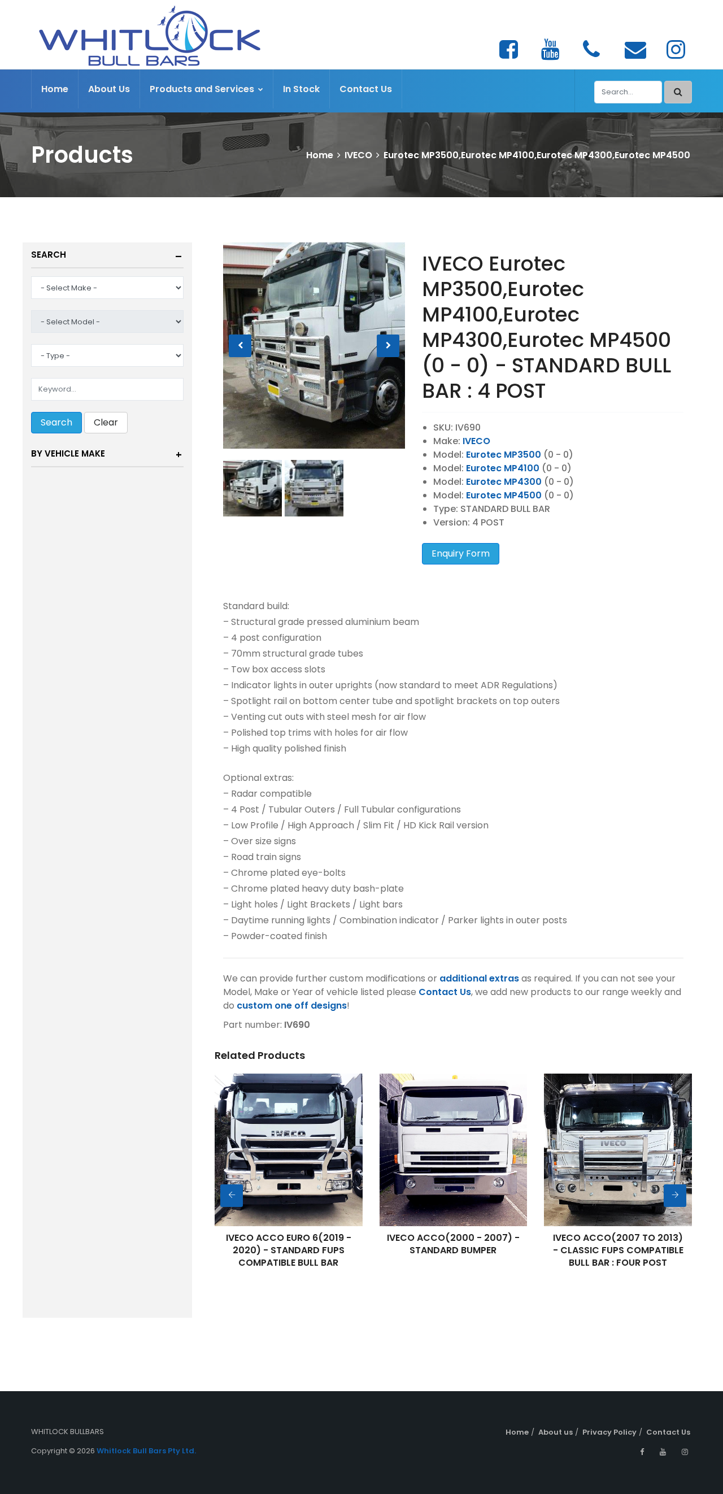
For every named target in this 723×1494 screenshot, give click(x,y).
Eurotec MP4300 (504, 481)
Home (54, 88)
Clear (106, 422)
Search (48, 254)
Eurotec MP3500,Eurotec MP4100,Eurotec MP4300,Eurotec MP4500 (537, 155)
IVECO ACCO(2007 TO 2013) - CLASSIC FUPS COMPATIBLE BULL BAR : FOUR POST (618, 1250)
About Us (109, 88)
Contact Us (365, 88)
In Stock (301, 88)
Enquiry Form (461, 553)
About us (555, 1432)
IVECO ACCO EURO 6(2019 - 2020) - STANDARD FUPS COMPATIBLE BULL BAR (288, 1250)
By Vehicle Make (68, 453)
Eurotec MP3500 (503, 454)
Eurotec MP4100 (502, 468)
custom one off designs (292, 1005)
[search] (678, 92)
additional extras (479, 978)
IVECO (358, 155)
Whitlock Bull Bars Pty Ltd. (146, 1450)
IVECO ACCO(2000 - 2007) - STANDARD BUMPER (453, 1244)
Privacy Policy (609, 1432)
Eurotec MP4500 (504, 495)
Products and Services (203, 88)
